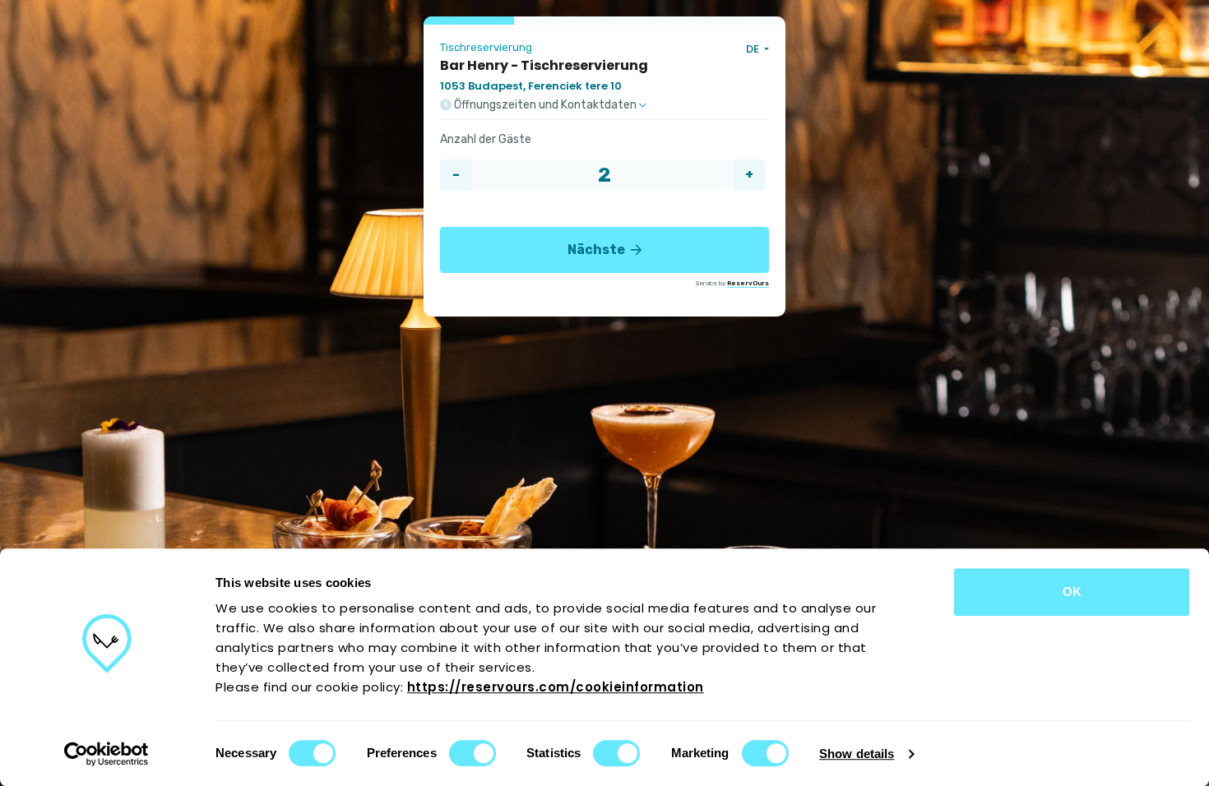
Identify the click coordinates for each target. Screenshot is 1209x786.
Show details (856, 754)
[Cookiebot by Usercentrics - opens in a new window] (106, 754)
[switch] (472, 753)
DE (754, 49)
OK (1072, 592)
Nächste (597, 249)
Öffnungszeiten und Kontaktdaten (545, 105)
